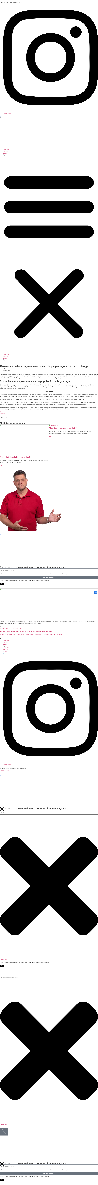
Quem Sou (6, 149)
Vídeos (5, 153)
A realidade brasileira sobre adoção (15, 457)
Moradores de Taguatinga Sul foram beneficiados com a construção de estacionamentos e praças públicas (31, 634)
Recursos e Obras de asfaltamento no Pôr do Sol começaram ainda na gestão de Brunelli (26, 631)
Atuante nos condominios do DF (63, 428)
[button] (49, 255)
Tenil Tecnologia (4, 770)
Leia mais (2, 465)
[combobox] (49, 813)
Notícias (5, 151)
